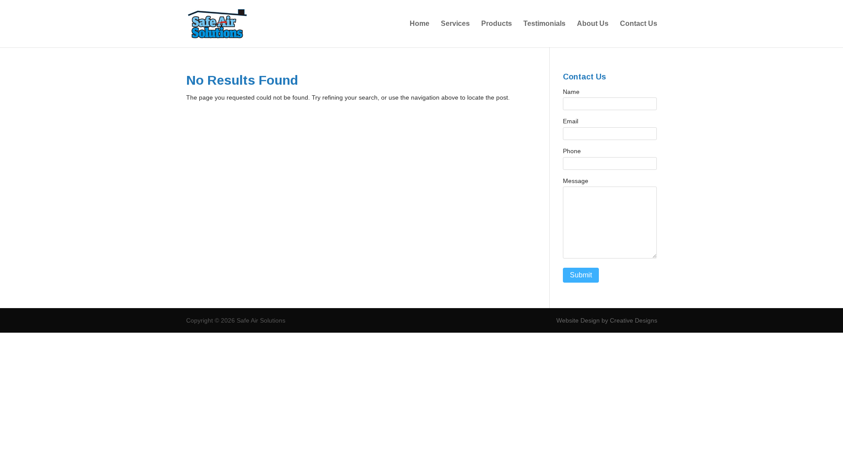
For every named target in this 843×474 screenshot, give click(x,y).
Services (455, 24)
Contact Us (638, 24)
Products (496, 24)
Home (419, 24)
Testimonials (544, 24)
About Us (593, 24)
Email (570, 121)
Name (571, 91)
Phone (572, 150)
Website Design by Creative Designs (606, 320)
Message (575, 180)
